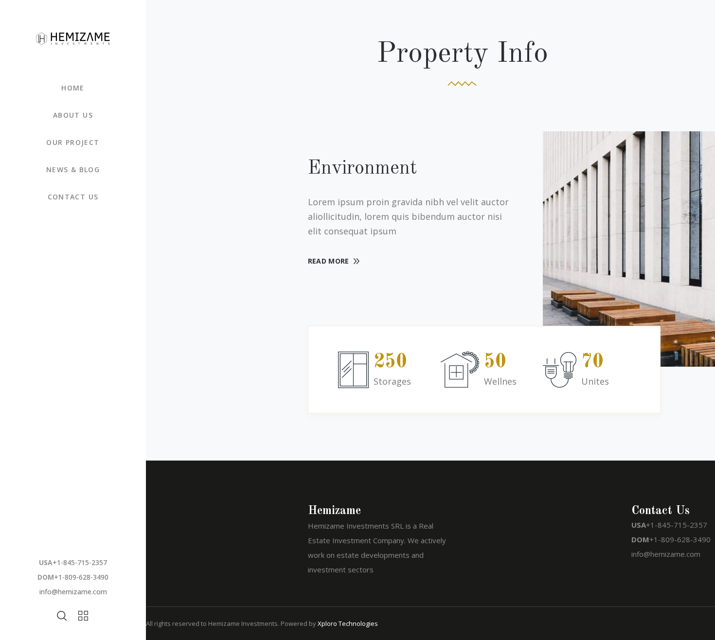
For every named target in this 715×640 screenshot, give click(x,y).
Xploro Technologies (348, 623)
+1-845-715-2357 (80, 562)
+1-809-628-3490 (81, 577)
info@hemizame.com (73, 591)
